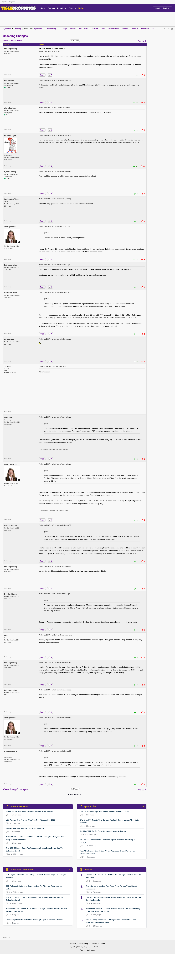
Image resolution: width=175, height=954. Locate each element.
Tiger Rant (38, 29)
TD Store (82, 8)
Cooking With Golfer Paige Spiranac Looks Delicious (103, 831)
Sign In (4, 2)
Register (12, 2)
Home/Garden (114, 29)
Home (42, 8)
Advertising (83, 943)
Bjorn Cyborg (10, 172)
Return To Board (74, 795)
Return (5, 41)
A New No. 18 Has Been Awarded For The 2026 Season (29, 811)
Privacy (73, 943)
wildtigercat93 (10, 227)
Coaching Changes (15, 36)
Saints (103, 29)
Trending (17, 29)
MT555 (7, 635)
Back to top (7, 74)
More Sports (83, 29)
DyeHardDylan (10, 594)
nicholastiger (10, 108)
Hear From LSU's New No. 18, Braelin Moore (25, 828)
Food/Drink (145, 29)
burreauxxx (9, 339)
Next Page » (74, 41)
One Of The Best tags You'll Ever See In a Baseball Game (104, 811)
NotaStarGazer (10, 293)
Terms (102, 943)
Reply (42, 75)
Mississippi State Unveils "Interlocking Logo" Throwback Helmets (35, 920)
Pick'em (72, 8)
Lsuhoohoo (9, 81)
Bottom (19, 41)
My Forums (7, 29)
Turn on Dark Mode (87, 950)
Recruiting (61, 8)
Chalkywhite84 (10, 751)
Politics (73, 29)
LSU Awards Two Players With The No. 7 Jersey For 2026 (30, 820)
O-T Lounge (63, 29)
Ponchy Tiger (10, 135)
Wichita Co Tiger (11, 199)
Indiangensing (10, 49)
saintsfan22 (9, 417)
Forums (51, 8)
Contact (94, 943)
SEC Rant (94, 29)
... (89, 8)
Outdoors (125, 29)
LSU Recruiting (50, 29)
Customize (167, 29)
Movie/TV (135, 29)
